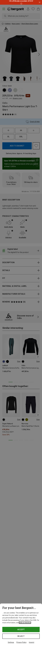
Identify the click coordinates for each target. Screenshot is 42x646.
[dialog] (21, 624)
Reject (21, 636)
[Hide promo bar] (39, 2)
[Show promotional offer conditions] (21, 3)
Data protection (25, 623)
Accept (21, 629)
